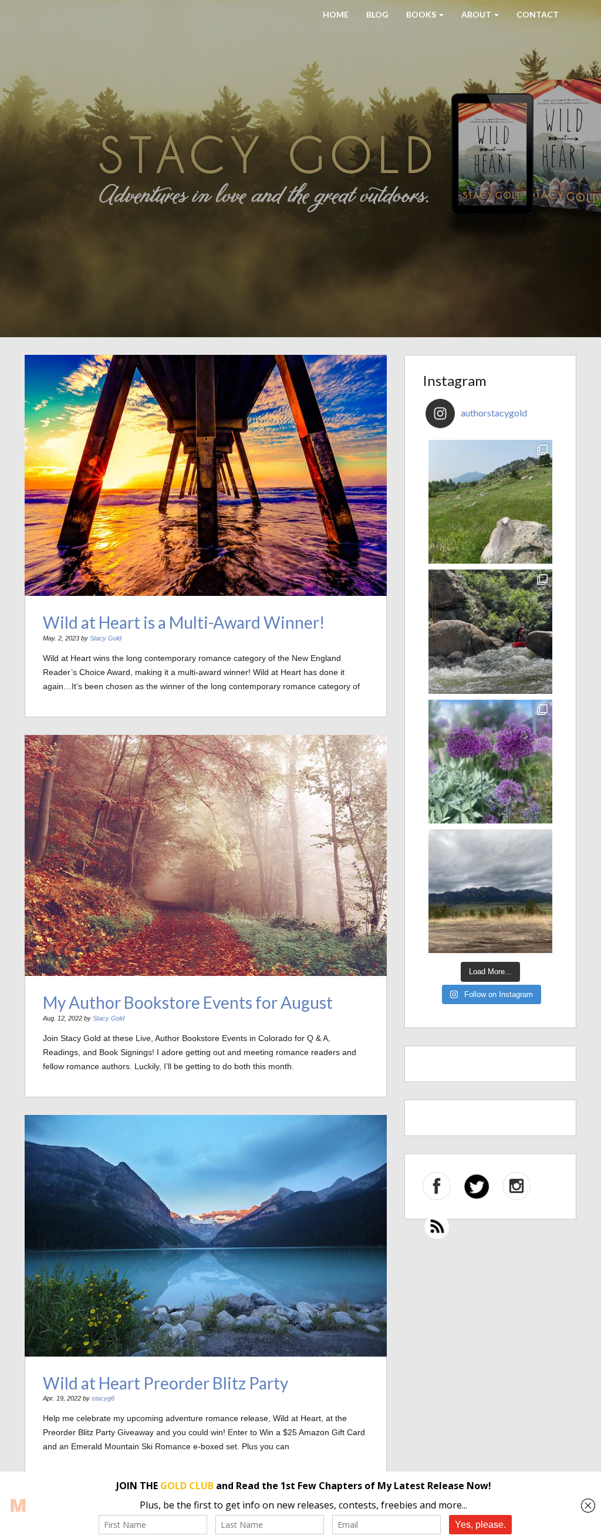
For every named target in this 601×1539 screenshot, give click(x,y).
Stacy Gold (105, 638)
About (477, 14)
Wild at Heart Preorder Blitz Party (165, 1383)
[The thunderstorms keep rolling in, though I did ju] (490, 891)
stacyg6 (103, 1398)
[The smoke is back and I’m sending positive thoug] (490, 631)
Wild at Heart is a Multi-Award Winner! (184, 622)
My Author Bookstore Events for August (188, 1002)
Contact (537, 14)
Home (336, 14)
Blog (377, 14)
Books (422, 14)
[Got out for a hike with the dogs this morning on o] (490, 502)
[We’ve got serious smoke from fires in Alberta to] (490, 761)
